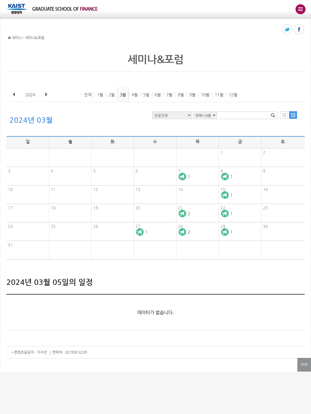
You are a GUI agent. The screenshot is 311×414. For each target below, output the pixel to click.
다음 (46, 94)
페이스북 (299, 29)
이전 (14, 94)
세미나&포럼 (34, 37)
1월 (100, 94)
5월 (146, 94)
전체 (88, 94)
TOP (304, 364)
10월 (205, 94)
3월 (123, 94)
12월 (233, 94)
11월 (219, 94)
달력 (293, 115)
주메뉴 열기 (300, 9)
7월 (169, 94)
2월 (111, 94)
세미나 (17, 37)
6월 (158, 94)
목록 (284, 115)
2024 (30, 94)
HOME (9, 38)
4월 (135, 94)
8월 (181, 94)
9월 (192, 94)
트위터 (287, 29)
